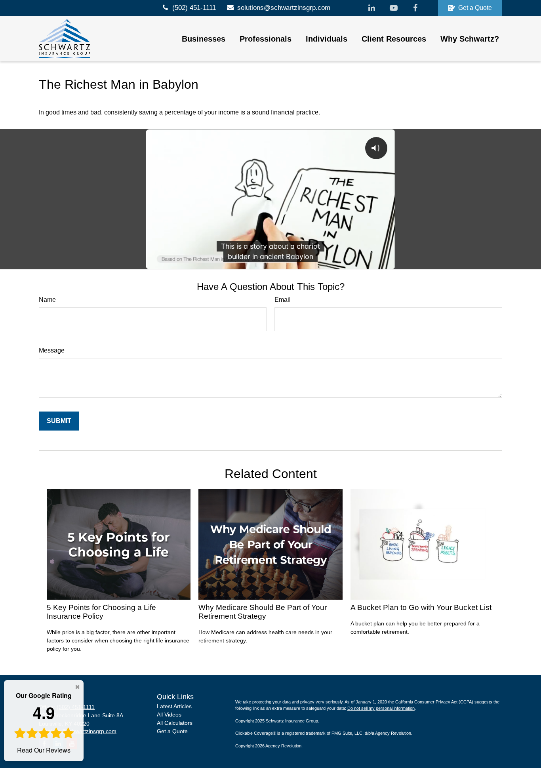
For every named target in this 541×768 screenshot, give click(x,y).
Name (47, 299)
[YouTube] (393, 8)
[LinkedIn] (372, 8)
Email (282, 299)
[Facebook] (415, 8)
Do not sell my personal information (381, 708)
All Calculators (174, 723)
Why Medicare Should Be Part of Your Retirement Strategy (262, 611)
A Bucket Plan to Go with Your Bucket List (421, 607)
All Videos (169, 714)
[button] (204, 39)
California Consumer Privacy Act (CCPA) (434, 701)
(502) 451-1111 (194, 7)
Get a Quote (475, 7)
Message (52, 350)
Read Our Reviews (44, 723)
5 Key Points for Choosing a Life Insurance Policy (101, 611)
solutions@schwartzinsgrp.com (283, 7)
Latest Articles (174, 706)
